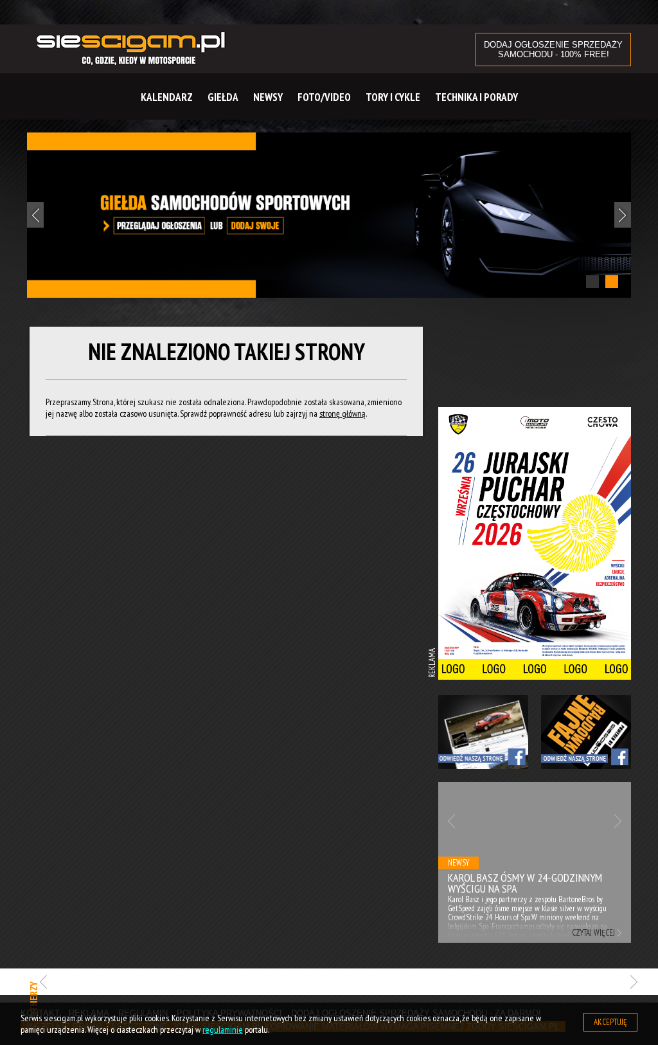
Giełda (223, 97)
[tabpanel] (329, 215)
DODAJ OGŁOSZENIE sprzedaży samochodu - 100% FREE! (553, 49)
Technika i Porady (476, 97)
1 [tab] (592, 281)
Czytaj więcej (507, 932)
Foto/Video (324, 97)
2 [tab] (611, 281)
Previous (35, 215)
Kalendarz (167, 97)
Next (622, 215)
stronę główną (342, 413)
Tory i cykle (393, 97)
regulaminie (222, 1029)
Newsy (268, 97)
